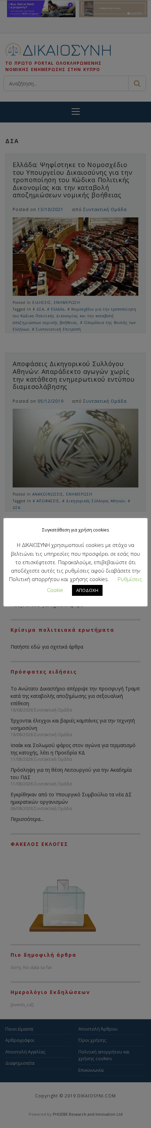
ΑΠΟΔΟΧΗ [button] (87, 590)
